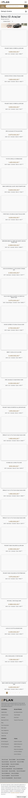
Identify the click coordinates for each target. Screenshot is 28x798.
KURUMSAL (4, 709)
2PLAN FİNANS (18, 709)
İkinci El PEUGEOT (21, 771)
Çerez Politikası (17, 754)
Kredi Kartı (16, 717)
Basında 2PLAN (4, 720)
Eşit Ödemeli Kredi (18, 712)
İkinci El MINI (5, 771)
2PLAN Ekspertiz (5, 744)
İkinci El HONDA (5, 764)
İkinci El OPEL (12, 771)
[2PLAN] (5, 2)
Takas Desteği (4, 733)
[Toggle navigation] (25, 2)
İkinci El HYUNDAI (15, 764)
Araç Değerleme (5, 730)
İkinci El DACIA (5, 761)
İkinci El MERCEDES (18, 768)
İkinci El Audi (5, 759)
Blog (2, 722)
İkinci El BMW (12, 759)
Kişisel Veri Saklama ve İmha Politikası (18, 750)
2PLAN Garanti (4, 741)
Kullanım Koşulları (18, 741)
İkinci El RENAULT (6, 773)
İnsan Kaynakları (5, 725)
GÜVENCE (3, 738)
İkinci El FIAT (13, 761)
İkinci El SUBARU (6, 775)
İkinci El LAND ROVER (7, 768)
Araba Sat (3, 735)
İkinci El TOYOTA (15, 775)
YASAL (16, 738)
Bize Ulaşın (3, 727)
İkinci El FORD (20, 761)
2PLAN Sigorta (4, 746)
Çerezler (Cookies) (15, 792)
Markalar (3, 717)
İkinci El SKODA (15, 773)
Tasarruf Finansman (18, 720)
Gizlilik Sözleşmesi (18, 744)
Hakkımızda (4, 712)
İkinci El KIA (12, 766)
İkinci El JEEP (5, 766)
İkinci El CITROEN (21, 759)
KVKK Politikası (17, 746)
